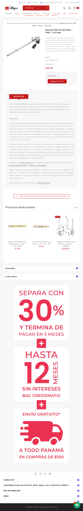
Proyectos (39, 15)
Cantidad (52, 76)
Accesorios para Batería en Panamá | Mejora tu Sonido (35, 23)
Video (64, 13)
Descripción (19, 96)
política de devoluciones (18, 165)
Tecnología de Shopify (48, 507)
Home (9, 23)
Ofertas (17, 13)
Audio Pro (37, 13)
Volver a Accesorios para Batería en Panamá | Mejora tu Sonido (43, 196)
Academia (54, 15)
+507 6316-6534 (43, 183)
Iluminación (56, 13)
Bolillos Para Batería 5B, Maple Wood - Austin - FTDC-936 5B (17, 244)
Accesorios (46, 13)
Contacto (34, 2)
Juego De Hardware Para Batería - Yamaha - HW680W (65, 244)
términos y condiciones (37, 165)
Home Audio (73, 13)
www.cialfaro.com (27, 163)
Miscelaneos (29, 15)
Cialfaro (35, 507)
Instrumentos (26, 13)
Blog (23, 2)
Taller (47, 15)
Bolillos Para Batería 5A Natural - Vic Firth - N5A (41, 243)
